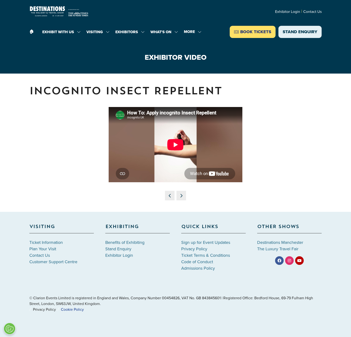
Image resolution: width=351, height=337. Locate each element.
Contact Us (312, 11)
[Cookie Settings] (10, 329)
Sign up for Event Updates (205, 242)
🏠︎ (31, 31)
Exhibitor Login (287, 11)
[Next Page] (181, 195)
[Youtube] (299, 260)
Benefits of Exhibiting (124, 242)
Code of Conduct (197, 262)
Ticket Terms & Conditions (205, 255)
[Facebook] (279, 260)
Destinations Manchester (280, 242)
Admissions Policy (198, 268)
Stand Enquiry (118, 249)
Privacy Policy (194, 249)
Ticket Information (46, 242)
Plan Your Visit (42, 249)
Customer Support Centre (53, 262)
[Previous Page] (170, 195)
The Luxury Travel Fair (277, 249)
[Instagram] (289, 260)
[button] (191, 32)
